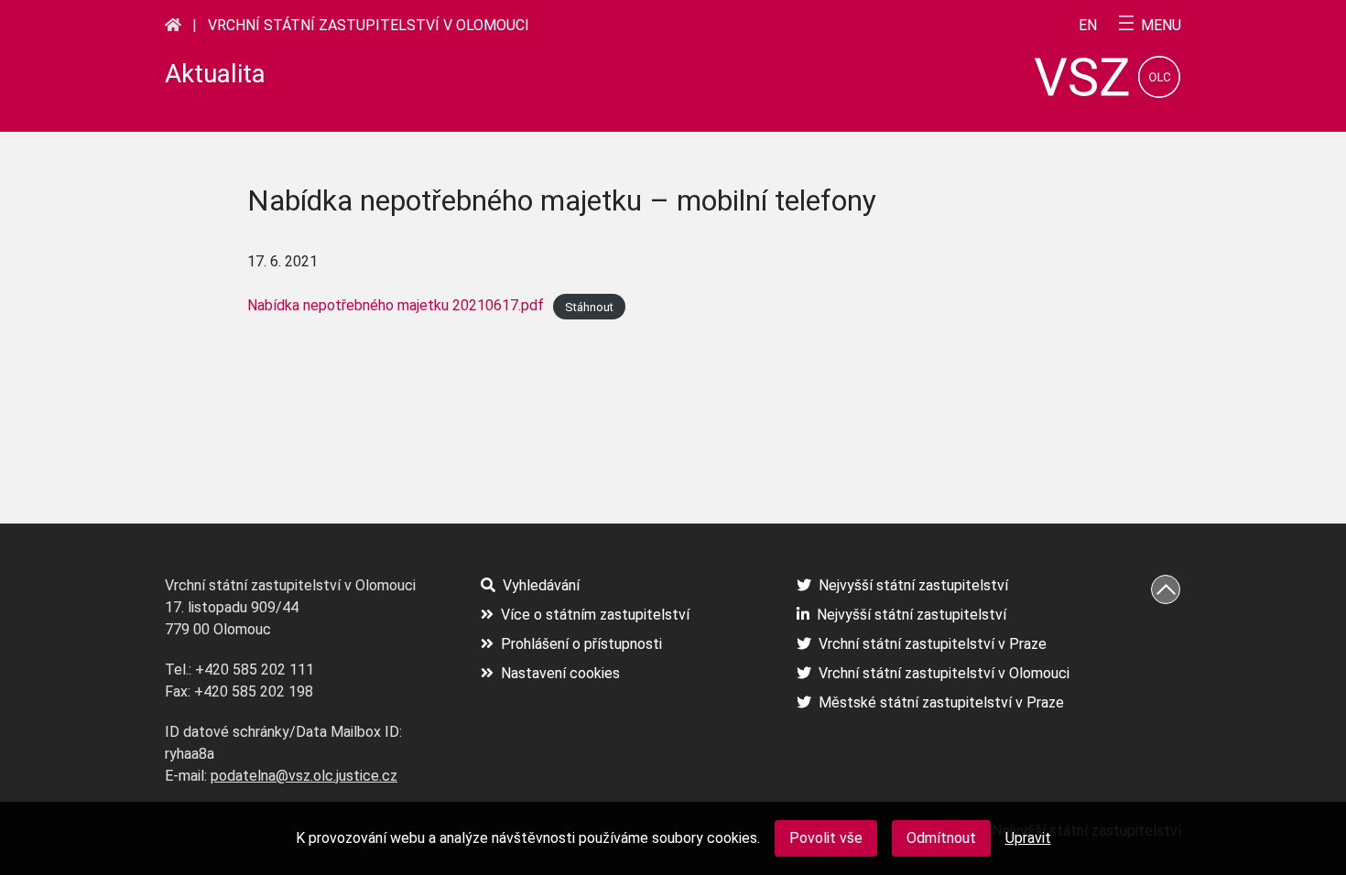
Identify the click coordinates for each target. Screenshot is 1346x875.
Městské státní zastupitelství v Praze (941, 702)
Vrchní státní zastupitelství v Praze (933, 644)
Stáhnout (589, 306)
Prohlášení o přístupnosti (581, 644)
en (1088, 25)
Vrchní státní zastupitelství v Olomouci (368, 25)
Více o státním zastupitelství (595, 614)
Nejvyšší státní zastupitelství (913, 585)
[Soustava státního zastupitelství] (173, 24)
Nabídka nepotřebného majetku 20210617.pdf (395, 305)
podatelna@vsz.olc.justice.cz (304, 775)
